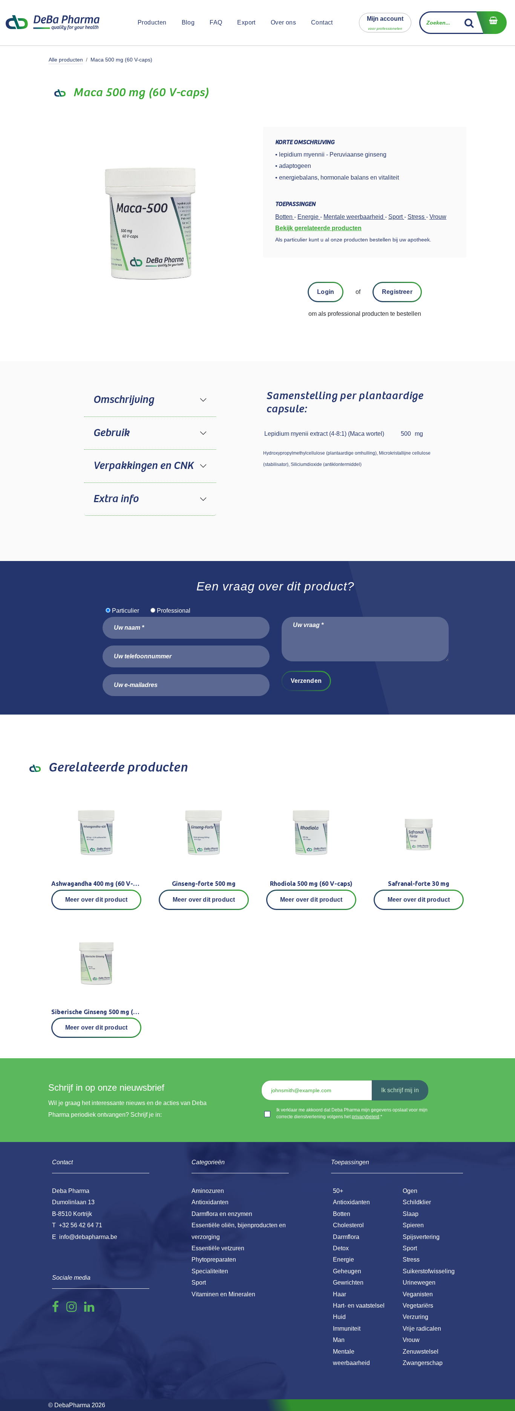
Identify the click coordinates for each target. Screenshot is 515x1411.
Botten (341, 1214)
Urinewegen (419, 1282)
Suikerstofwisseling (429, 1271)
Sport (410, 1248)
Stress (411, 1259)
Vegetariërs (418, 1305)
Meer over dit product (96, 899)
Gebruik (111, 433)
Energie (343, 1259)
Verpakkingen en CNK (143, 466)
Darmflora (346, 1237)
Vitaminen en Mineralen (223, 1294)
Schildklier (417, 1202)
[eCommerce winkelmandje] (491, 22)
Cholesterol (348, 1225)
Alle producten (66, 60)
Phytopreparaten (214, 1259)
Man (339, 1340)
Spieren (413, 1225)
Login (325, 292)
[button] (385, 22)
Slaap (410, 1214)
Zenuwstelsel (420, 1351)
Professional (173, 610)
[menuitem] (152, 22)
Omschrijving (123, 400)
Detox (341, 1248)
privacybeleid (365, 1116)
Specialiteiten (210, 1271)
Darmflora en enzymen (222, 1214)
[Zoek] (469, 22)
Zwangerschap (423, 1363)
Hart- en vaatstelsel (359, 1305)
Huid (339, 1317)
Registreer (397, 292)
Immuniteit (346, 1328)
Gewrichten (348, 1282)
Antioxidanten (351, 1202)
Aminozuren (208, 1191)
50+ (338, 1191)
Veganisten (418, 1294)
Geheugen (347, 1271)
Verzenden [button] (306, 681)
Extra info (115, 499)
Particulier (125, 610)
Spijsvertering (421, 1237)
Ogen (410, 1191)
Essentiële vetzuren (218, 1248)
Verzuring (415, 1317)
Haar (339, 1294)
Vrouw (411, 1340)
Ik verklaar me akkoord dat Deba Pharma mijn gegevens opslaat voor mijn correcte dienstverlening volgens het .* (352, 1113)
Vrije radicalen (422, 1328)
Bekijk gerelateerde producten (318, 228)
